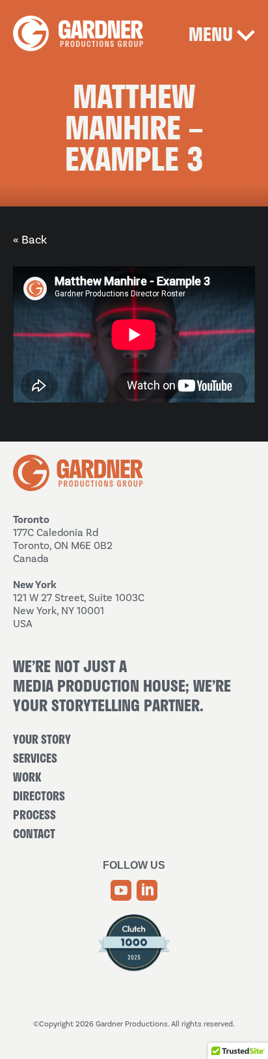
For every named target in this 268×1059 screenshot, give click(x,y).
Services (35, 758)
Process (34, 815)
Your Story (42, 739)
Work (27, 777)
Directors (39, 796)
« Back (30, 240)
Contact (34, 834)
